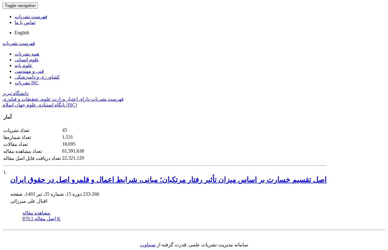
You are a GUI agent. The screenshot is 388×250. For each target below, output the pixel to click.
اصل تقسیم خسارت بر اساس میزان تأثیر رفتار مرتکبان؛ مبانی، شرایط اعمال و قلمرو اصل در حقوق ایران (168, 180)
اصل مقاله (41, 218)
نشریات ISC (27, 82)
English (22, 32)
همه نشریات (27, 53)
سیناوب (148, 244)
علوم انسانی (27, 59)
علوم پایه (23, 65)
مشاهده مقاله (36, 212)
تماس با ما (25, 22)
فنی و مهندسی (29, 71)
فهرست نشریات (31, 16)
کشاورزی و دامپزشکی (37, 76)
